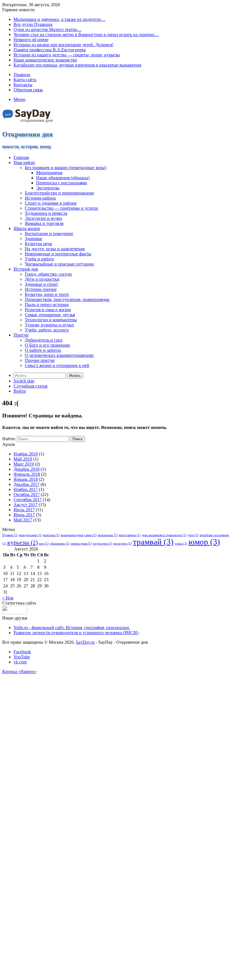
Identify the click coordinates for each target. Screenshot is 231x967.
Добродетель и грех (44, 340)
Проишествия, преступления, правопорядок (67, 299)
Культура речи (38, 243)
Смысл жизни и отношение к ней (57, 365)
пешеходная (81, 543)
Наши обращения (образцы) (63, 177)
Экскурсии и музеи (43, 218)
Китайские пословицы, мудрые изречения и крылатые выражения (77, 65)
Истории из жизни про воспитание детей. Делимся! (63, 44)
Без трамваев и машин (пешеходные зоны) (65, 167)
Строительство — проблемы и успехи (61, 208)
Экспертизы (47, 187)
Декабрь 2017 (26, 484)
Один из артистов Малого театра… (47, 29)
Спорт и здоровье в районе (51, 203)
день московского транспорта (164, 535)
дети (193, 535)
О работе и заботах (43, 350)
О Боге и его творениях (47, 345)
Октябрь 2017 (27, 494)
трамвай (153, 541)
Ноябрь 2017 (26, 489)
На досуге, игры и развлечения (55, 248)
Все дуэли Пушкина (33, 24)
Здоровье (33, 238)
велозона (51, 535)
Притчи (21, 335)
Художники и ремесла (46, 213)
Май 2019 (23, 459)
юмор (204, 541)
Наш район (24, 162)
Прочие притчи (40, 360)
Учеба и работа (39, 258)
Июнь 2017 (24, 514)
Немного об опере (31, 39)
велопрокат (108, 535)
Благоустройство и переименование (59, 193)
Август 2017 (25, 504)
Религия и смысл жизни (48, 309)
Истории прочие (41, 289)
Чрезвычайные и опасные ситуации (59, 264)
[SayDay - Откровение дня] (28, 122)
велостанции (130, 535)
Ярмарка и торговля (44, 223)
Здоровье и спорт (41, 284)
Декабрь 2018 (26, 469)
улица (181, 543)
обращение (60, 543)
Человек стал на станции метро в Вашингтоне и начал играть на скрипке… (86, 34)
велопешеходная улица (79, 535)
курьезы (22, 542)
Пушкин (10, 535)
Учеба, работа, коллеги (47, 330)
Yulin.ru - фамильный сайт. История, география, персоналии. (72, 627)
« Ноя (7, 598)
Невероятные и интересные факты (58, 253)
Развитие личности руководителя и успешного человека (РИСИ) (76, 632)
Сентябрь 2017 (28, 499)
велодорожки (30, 535)
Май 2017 (23, 519)
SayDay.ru (85, 642)
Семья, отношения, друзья (50, 314)
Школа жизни (27, 228)
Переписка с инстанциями (61, 182)
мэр (44, 543)
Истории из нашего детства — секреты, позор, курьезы (67, 54)
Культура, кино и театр (47, 294)
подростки (102, 543)
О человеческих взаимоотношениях (59, 355)
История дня (26, 269)
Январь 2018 (26, 479)
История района (40, 198)
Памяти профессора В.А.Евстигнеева (50, 49)
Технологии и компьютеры (51, 319)
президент (122, 543)
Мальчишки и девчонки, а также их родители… (59, 19)
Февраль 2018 (27, 474)
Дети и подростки (42, 279)
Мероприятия (49, 172)
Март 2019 (24, 464)
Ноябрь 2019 (26, 454)
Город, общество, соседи (48, 274)
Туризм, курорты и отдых (49, 324)
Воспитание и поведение (49, 233)
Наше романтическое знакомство (45, 59)
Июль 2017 (24, 509)
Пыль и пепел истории (47, 304)
